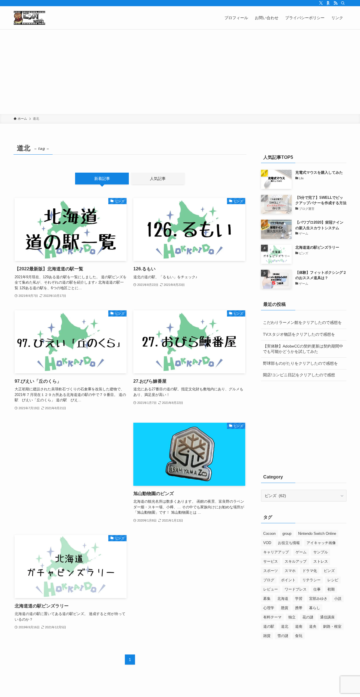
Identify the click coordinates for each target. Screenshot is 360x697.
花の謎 (307, 617)
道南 (298, 626)
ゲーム (301, 552)
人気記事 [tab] (158, 178)
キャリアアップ (276, 552)
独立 (292, 617)
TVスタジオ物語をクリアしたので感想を (299, 334)
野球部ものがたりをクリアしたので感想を (300, 363)
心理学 (268, 608)
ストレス (320, 561)
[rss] (335, 3)
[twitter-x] (321, 3)
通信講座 (327, 617)
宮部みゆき (318, 598)
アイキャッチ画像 (321, 543)
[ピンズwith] (29, 18)
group (286, 533)
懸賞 (284, 608)
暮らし (314, 608)
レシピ (332, 580)
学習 (298, 598)
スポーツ (270, 571)
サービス (270, 561)
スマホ (290, 571)
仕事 (317, 589)
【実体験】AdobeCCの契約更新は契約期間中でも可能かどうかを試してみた (303, 349)
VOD (267, 543)
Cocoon (269, 533)
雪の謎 (282, 636)
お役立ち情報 (289, 543)
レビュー (270, 589)
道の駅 (268, 626)
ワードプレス (296, 589)
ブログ (268, 580)
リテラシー (311, 580)
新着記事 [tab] (102, 178)
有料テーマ (272, 617)
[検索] (342, 3)
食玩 (298, 636)
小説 (337, 598)
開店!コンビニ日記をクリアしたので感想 (299, 375)
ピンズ (329, 571)
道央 (312, 626)
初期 (331, 589)
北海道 (282, 598)
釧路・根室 (332, 626)
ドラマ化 (309, 571)
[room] (328, 3)
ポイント (288, 580)
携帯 (298, 608)
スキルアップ (296, 561)
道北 (284, 626)
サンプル (320, 552)
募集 (267, 598)
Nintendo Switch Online (317, 533)
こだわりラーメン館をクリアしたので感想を (302, 322)
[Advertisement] (180, 71)
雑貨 (267, 636)
